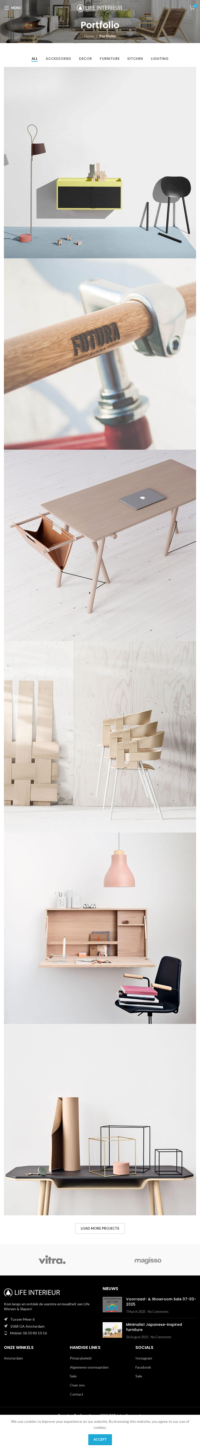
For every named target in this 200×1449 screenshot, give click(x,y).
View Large (191, 71)
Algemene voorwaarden (89, 1367)
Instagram (143, 1358)
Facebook (143, 1367)
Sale (73, 1376)
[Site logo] (100, 7)
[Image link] (32, 1291)
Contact (76, 1394)
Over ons (77, 1385)
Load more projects (100, 1228)
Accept (100, 1439)
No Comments (158, 1312)
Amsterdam (13, 1358)
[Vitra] (52, 1260)
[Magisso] (148, 1260)
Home (89, 36)
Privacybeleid (80, 1358)
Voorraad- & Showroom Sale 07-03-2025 (161, 1302)
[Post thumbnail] (112, 1305)
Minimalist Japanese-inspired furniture (154, 1327)
